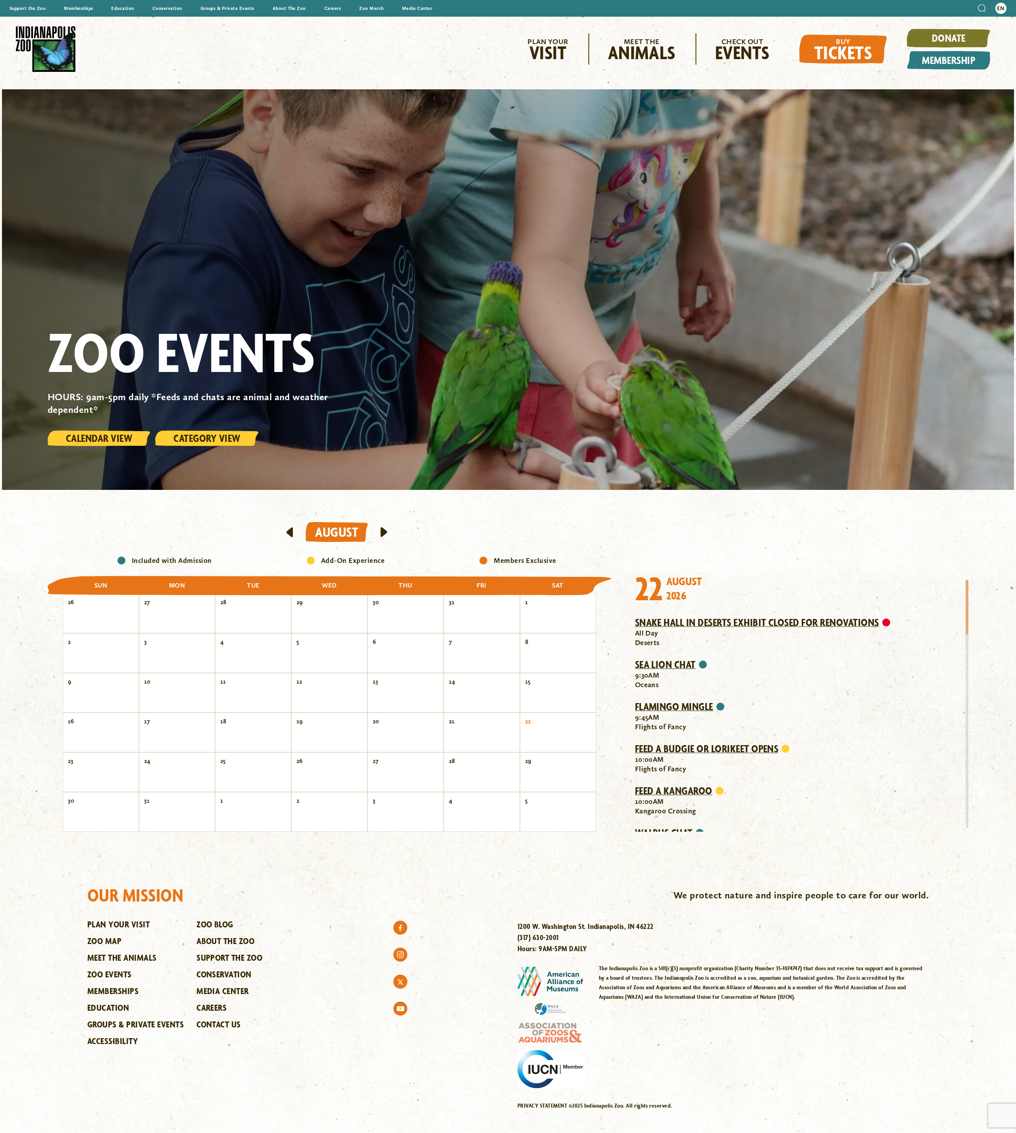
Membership (948, 60)
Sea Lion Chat (665, 664)
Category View (206, 438)
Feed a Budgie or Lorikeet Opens (707, 748)
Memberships (78, 8)
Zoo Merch (371, 8)
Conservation (167, 8)
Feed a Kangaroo (673, 790)
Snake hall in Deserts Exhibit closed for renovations (757, 622)
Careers (332, 8)
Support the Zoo (28, 8)
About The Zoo (289, 8)
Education (122, 8)
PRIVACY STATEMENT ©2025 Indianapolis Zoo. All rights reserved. (595, 1105)
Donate (949, 37)
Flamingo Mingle (674, 706)
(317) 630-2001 (538, 937)
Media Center (417, 8)
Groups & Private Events (227, 8)
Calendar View (99, 438)
